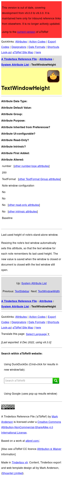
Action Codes (37, 41)
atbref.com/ (32, 441)
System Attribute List (15, 64)
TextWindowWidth (49, 291)
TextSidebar (22, 291)
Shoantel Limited (12, 473)
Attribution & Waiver (49, 449)
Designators (18, 47)
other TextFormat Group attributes (39, 179)
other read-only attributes (24, 205)
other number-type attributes (31, 166)
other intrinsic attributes (23, 211)
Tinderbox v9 (20, 462)
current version (26, 32)
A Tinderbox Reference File (19, 59)
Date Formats (36, 47)
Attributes (21, 41)
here (38, 52)
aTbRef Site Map (23, 52)
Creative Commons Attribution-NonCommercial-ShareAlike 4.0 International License (31, 427)
